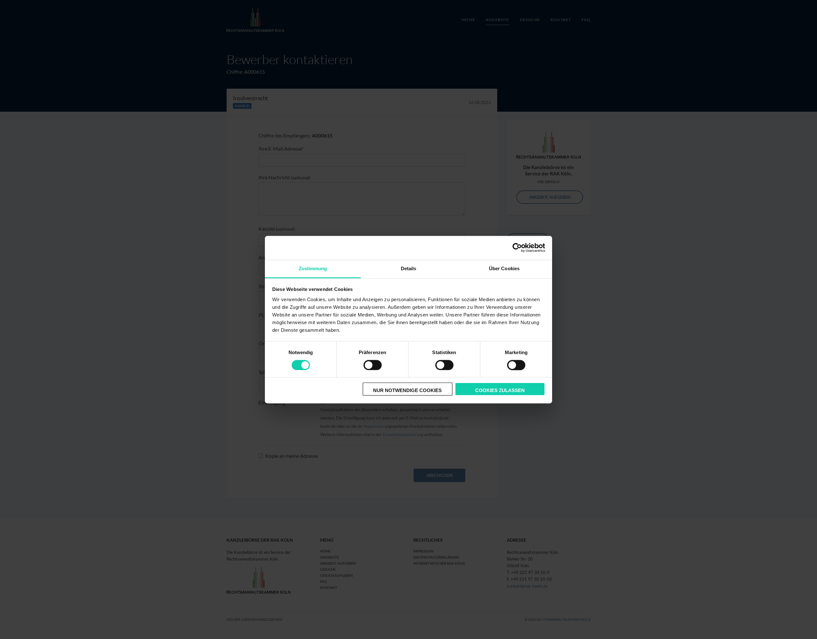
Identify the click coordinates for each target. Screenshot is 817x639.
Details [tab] (408, 268)
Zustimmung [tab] (313, 268)
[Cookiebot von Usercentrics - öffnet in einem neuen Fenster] (517, 247)
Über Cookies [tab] (504, 268)
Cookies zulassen (500, 390)
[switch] (373, 365)
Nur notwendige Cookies (407, 390)
